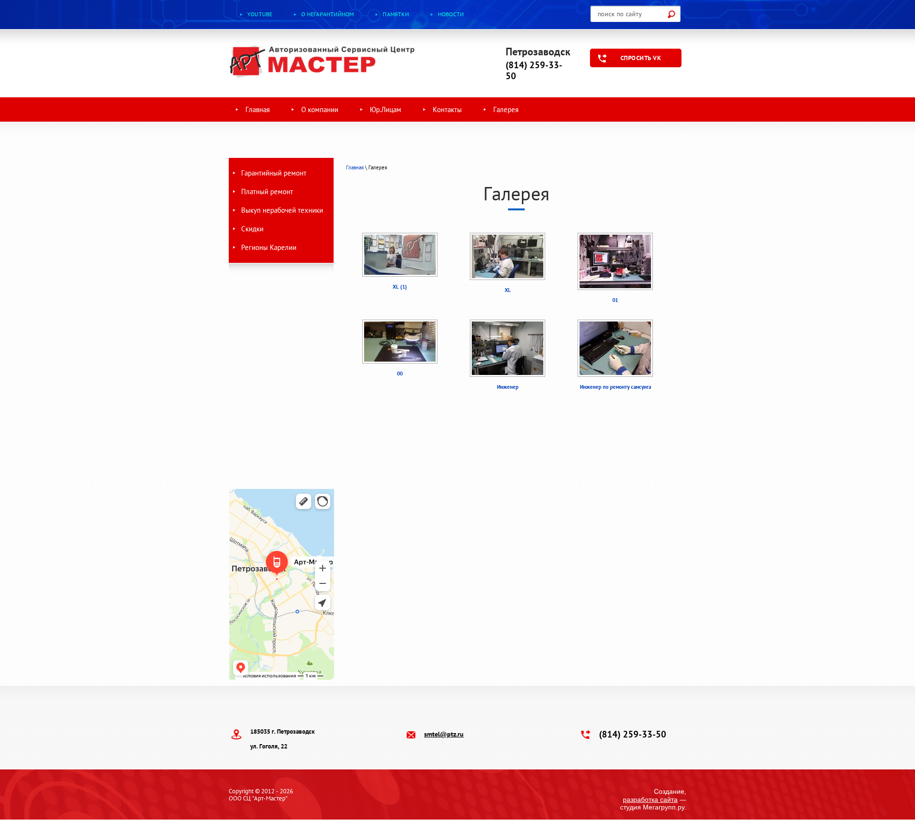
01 (615, 300)
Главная (355, 167)
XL (508, 290)
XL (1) (400, 286)
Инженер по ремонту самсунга (615, 387)
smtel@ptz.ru (444, 734)
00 (400, 373)
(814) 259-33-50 (534, 70)
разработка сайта (650, 799)
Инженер (507, 387)
